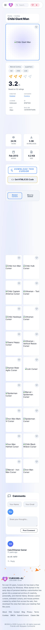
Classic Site (35, 615)
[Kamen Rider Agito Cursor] (14, 369)
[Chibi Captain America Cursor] (14, 292)
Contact (17, 612)
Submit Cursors (23, 615)
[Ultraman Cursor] (31, 318)
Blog (23, 612)
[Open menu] (5, 5)
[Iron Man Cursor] (31, 471)
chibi (18, 71)
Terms (36, 612)
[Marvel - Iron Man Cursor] (14, 471)
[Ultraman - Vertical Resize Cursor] (31, 343)
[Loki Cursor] (31, 369)
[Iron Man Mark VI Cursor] (14, 420)
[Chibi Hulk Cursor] (31, 267)
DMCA (12, 615)
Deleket (12, 96)
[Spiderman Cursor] (14, 394)
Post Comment (29, 530)
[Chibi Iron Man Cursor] (14, 267)
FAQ (10, 612)
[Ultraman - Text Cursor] (31, 292)
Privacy (29, 612)
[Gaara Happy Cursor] (14, 343)
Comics (17, 16)
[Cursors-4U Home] (11, 5)
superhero (29, 67)
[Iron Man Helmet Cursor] (14, 445)
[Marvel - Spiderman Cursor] (31, 394)
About (4, 612)
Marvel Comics (15, 67)
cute (25, 71)
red (11, 71)
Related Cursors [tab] (15, 195)
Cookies (5, 615)
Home (10, 16)
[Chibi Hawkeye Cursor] (14, 318)
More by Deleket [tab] (30, 195)
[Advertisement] (23, 125)
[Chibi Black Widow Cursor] (31, 445)
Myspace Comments (27, 626)
